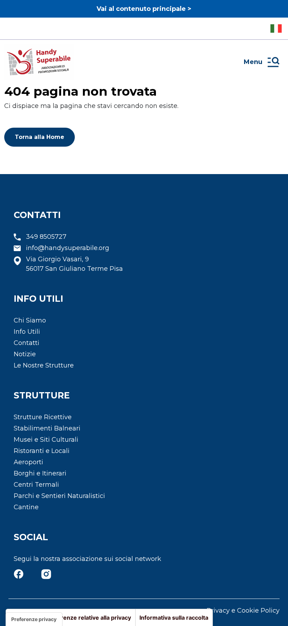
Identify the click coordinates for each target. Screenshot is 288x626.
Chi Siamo (30, 320)
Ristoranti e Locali (42, 451)
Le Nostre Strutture (44, 365)
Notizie (25, 354)
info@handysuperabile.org (67, 248)
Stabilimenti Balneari (47, 428)
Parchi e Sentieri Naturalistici (59, 496)
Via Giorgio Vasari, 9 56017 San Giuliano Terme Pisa (74, 264)
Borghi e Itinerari (40, 473)
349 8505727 (46, 237)
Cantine (26, 507)
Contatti (26, 343)
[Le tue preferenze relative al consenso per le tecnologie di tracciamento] (34, 619)
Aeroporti (28, 462)
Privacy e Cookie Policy (243, 610)
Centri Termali (36, 484)
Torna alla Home (39, 137)
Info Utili (27, 332)
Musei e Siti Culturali (46, 439)
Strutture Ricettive (43, 417)
